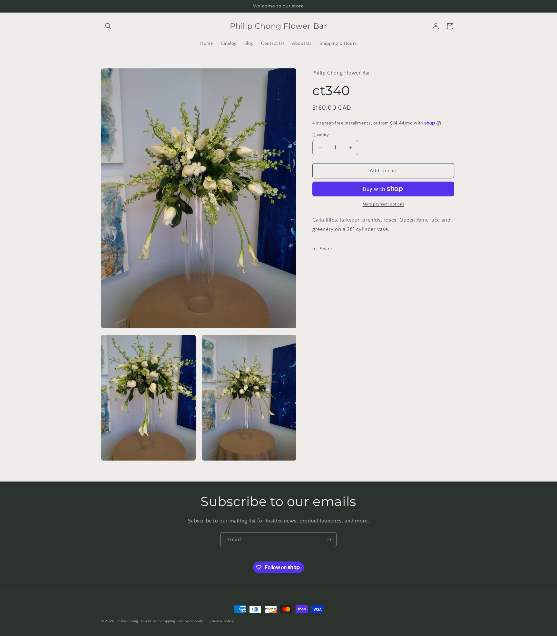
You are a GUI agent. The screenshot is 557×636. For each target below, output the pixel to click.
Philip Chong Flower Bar (137, 621)
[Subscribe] (329, 539)
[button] (108, 26)
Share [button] (326, 249)
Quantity (320, 135)
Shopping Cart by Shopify (181, 621)
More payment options (383, 204)
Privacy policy (222, 621)
